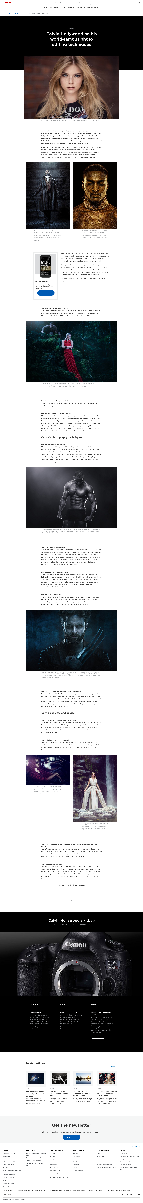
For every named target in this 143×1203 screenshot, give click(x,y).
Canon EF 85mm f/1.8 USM (70, 1012)
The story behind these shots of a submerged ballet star (35, 1094)
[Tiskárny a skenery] (74, 7)
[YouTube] (139, 1195)
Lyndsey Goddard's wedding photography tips (59, 1093)
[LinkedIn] (131, 1195)
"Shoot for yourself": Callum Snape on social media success (82, 1093)
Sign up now (46, 293)
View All (112, 1066)
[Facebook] (123, 1195)
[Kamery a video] (53, 7)
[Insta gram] (127, 1195)
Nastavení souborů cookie (122, 1190)
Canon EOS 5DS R (37, 1012)
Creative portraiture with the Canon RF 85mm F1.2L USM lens (107, 1093)
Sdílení (71, 900)
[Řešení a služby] (85, 7)
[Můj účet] (139, 3)
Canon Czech (7, 1194)
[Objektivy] (61, 7)
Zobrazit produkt (98, 1037)
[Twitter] (135, 1195)
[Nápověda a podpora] (101, 7)
